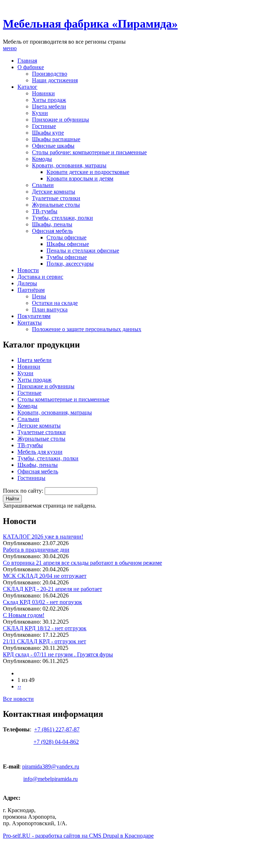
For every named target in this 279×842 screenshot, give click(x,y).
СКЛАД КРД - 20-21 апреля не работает (52, 589)
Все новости (18, 699)
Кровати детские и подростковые (87, 172)
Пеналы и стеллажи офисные (82, 250)
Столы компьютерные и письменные (63, 399)
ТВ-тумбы (44, 211)
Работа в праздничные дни (36, 550)
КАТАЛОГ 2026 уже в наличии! (43, 536)
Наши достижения (55, 80)
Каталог (27, 87)
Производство (49, 74)
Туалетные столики (56, 198)
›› (19, 686)
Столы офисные (66, 237)
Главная (27, 60)
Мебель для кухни (39, 452)
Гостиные (44, 126)
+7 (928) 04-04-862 (56, 742)
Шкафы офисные (67, 244)
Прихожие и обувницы (60, 119)
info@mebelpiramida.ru (50, 779)
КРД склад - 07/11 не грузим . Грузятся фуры (58, 654)
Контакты (29, 322)
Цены (39, 296)
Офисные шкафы (53, 146)
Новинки (43, 93)
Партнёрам (31, 290)
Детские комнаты (53, 191)
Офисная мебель (52, 231)
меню (10, 48)
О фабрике (30, 67)
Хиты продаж (49, 100)
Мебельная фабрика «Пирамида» (90, 23)
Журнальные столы (56, 205)
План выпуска (50, 309)
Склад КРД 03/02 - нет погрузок (42, 602)
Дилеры (27, 283)
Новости (28, 270)
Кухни (40, 113)
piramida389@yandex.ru (50, 766)
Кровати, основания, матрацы (69, 165)
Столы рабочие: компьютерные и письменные (89, 152)
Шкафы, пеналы (52, 224)
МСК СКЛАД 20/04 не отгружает (44, 576)
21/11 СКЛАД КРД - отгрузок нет (44, 641)
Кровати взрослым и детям (79, 178)
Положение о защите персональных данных (86, 329)
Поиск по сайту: (24, 491)
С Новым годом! (23, 615)
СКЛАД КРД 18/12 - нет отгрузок (44, 628)
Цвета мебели (49, 106)
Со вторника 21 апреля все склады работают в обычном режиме (82, 563)
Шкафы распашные (56, 139)
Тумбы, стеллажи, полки (62, 218)
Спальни (43, 185)
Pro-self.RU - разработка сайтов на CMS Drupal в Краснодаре (78, 836)
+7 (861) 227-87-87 (57, 729)
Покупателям (33, 316)
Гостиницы (31, 478)
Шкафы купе (48, 133)
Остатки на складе (55, 303)
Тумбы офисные (66, 257)
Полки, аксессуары (70, 264)
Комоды (42, 159)
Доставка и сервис (40, 277)
